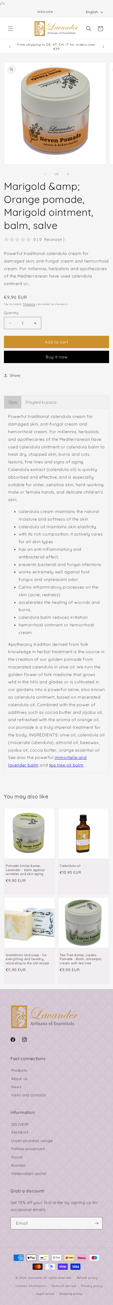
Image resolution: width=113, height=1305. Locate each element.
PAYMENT (19, 1132)
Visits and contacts (28, 1095)
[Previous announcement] (10, 47)
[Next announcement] (103, 47)
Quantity (11, 313)
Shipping (29, 304)
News (16, 1086)
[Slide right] (68, 174)
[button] (10, 28)
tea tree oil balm (66, 765)
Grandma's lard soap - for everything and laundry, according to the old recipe (27, 959)
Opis (12, 402)
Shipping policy (71, 1294)
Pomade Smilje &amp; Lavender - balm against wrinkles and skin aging (25, 870)
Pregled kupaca (40, 402)
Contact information (31, 1286)
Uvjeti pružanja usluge (32, 1140)
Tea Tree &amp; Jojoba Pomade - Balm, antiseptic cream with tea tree (81, 959)
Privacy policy (91, 1286)
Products (19, 1070)
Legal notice (45, 1294)
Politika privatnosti (28, 1148)
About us (19, 1078)
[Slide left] (45, 174)
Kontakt (18, 1165)
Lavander (35, 1278)
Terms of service (63, 1286)
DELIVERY (20, 1124)
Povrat (17, 1157)
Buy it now (57, 356)
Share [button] (15, 375)
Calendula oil (70, 866)
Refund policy (87, 1278)
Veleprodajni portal (28, 1173)
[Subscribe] (96, 1223)
